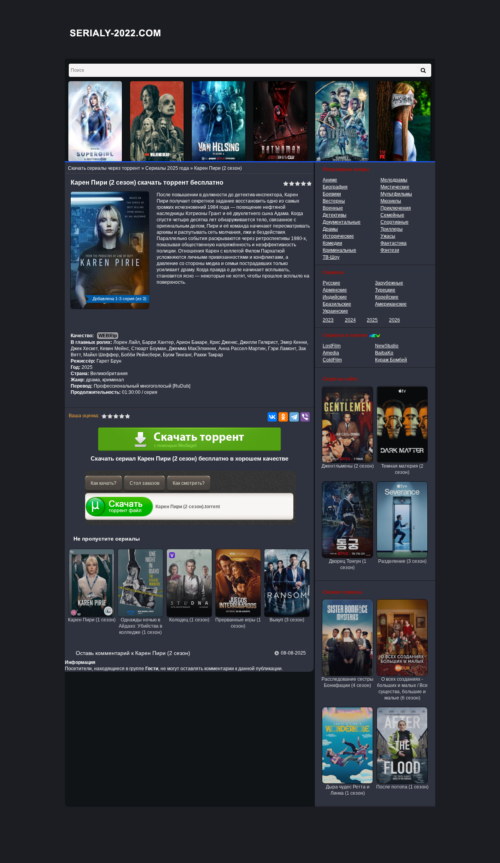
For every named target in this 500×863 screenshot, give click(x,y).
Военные (333, 208)
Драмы (330, 229)
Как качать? (103, 483)
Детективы (334, 215)
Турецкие (385, 290)
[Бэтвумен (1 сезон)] (280, 121)
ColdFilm (332, 360)
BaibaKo (384, 353)
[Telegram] (294, 417)
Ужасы (387, 236)
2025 (372, 320)
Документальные (342, 222)
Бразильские (337, 304)
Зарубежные (389, 283)
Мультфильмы (396, 194)
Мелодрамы (393, 180)
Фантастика (393, 243)
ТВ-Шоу (331, 257)
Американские (391, 304)
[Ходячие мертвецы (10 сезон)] (157, 121)
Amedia (331, 353)
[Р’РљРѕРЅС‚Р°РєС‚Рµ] (272, 417)
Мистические (394, 187)
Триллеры (391, 229)
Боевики (332, 194)
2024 (350, 320)
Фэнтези (389, 250)
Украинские (335, 311)
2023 (328, 320)
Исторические (338, 236)
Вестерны (334, 201)
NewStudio (386, 346)
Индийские (335, 297)
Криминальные (339, 250)
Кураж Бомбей (391, 360)
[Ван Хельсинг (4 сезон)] (219, 121)
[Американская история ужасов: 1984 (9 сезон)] (404, 121)
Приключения (395, 208)
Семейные (392, 215)
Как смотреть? (189, 483)
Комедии (332, 243)
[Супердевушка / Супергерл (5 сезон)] (95, 121)
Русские (331, 283)
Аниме (330, 180)
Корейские (386, 297)
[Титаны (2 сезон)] (342, 121)
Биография (335, 187)
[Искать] (423, 70)
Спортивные (394, 222)
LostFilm (332, 346)
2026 (394, 320)
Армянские (335, 290)
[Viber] (305, 417)
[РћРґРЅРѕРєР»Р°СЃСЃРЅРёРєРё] (283, 417)
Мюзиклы (390, 201)
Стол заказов (144, 483)
